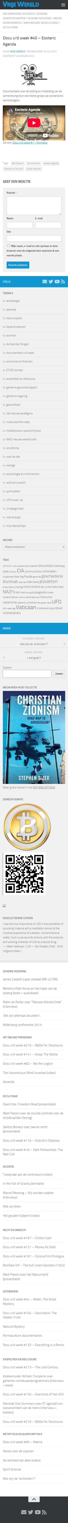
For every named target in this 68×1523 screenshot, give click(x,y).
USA (5, 608)
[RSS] (63, 281)
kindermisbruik (9, 587)
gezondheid (13, 404)
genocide (37, 576)
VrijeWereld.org (45, 608)
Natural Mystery (14, 1326)
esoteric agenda (51, 163)
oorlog (29, 592)
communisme (33, 571)
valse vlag (11, 608)
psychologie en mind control (22, 474)
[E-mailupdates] (44, 281)
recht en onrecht (16, 482)
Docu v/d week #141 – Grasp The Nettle (30, 1054)
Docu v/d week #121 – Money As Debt (29, 1247)
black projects (14, 318)
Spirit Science (12, 1469)
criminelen (49, 571)
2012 (5, 566)
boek (6, 571)
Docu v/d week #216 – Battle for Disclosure (33, 1045)
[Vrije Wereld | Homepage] (26, 5)
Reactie (12, 192)
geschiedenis (52, 576)
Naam (10, 218)
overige (10, 465)
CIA (20, 571)
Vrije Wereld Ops (16, 526)
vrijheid (57, 608)
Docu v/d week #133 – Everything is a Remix (33, 1345)
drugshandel (8, 577)
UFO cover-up (14, 500)
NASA (60, 587)
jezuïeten (49, 581)
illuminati (10, 581)
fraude (28, 576)
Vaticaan (26, 607)
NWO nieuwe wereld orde (41, 22)
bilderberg (59, 565)
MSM (55, 587)
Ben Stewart (18, 163)
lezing (19, 587)
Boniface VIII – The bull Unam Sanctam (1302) (34, 1265)
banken (34, 565)
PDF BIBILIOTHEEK (44, 787)
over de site (13, 456)
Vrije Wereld (17, 51)
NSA (18, 592)
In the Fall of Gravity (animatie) (23, 1183)
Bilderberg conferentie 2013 (22, 1025)
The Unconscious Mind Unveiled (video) (29, 1073)
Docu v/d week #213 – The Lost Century (30, 1367)
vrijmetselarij (12, 613)
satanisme (10, 602)
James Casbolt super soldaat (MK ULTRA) (30, 979)
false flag (19, 576)
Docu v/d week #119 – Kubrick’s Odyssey (31, 1140)
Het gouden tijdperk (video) (21, 1215)
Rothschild (46, 597)
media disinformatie (18, 422)
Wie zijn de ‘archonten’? (19, 1478)
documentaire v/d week (18, 13)
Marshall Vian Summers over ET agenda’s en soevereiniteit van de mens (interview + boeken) (33, 1408)
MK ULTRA (46, 587)
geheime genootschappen (21, 387)
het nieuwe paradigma (19, 413)
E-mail (39, 218)
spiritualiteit (13, 491)
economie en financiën (19, 361)
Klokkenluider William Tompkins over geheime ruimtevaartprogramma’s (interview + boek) (33, 1380)
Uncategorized (14, 508)
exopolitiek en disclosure (20, 378)
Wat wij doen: (12, 1206)
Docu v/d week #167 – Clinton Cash (27, 1238)
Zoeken (7, 667)
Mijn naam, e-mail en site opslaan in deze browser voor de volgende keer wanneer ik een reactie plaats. (33, 250)
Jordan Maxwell (34, 168)
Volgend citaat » (12, 951)
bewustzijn (46, 566)
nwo (22, 592)
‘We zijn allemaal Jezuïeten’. (22, 1015)
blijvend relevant (16, 327)
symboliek (31, 602)
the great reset (45, 602)
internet (22, 582)
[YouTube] (57, 281)
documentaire (33, 163)
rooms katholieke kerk (29, 597)
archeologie (13, 301)
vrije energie (13, 517)
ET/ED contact (14, 370)
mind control (31, 587)
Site (9, 231)
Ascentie (9, 1082)
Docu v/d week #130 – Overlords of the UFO (33, 1394)
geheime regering (40, 18)
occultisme (10, 27)
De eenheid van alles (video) (21, 1460)
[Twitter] (51, 281)
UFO (56, 602)
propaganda (39, 592)
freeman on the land (13, 168)
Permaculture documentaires (22, 1335)
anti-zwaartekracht (21, 566)
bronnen (11, 335)
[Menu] (63, 4)
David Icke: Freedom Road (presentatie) (29, 1104)
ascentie (11, 309)
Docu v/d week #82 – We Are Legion (28, 1063)
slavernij (21, 602)
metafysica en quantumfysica (23, 430)
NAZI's (9, 591)
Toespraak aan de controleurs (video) (27, 1174)
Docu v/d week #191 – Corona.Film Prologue (33, 1256)
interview (32, 582)
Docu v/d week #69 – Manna (22, 1442)
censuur (12, 571)
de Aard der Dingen (17, 344)
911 (11, 566)
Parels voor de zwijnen (18, 1451)
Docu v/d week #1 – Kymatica (29, 142)
